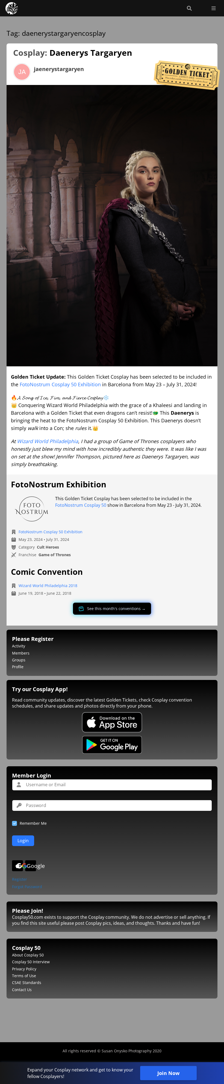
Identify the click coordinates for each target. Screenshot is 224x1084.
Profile (17, 666)
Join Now (168, 1073)
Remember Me (33, 823)
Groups (18, 659)
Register (19, 879)
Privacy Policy (24, 968)
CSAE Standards (26, 982)
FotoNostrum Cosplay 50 (80, 505)
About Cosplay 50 (28, 955)
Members (21, 653)
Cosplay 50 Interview (31, 961)
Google (31, 866)
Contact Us (22, 989)
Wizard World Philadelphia (47, 441)
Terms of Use (24, 975)
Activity (18, 646)
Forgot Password (27, 887)
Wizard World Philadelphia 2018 (48, 585)
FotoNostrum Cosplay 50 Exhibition (60, 384)
